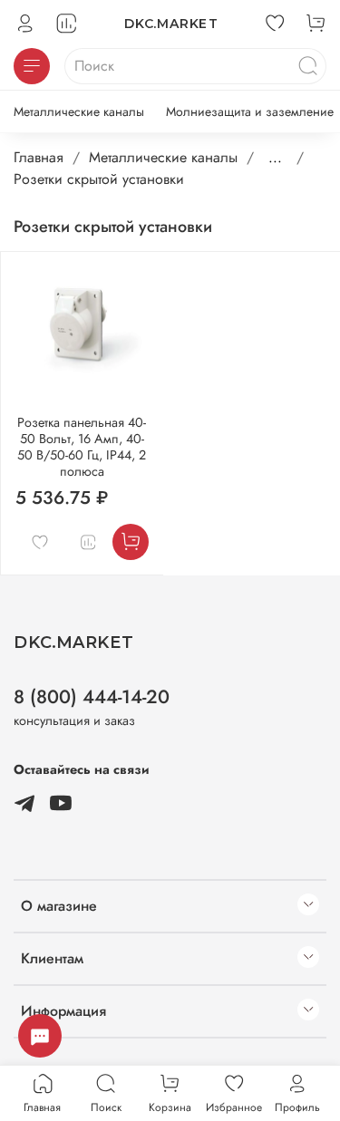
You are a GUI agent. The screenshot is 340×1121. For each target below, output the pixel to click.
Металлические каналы (79, 111)
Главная (38, 157)
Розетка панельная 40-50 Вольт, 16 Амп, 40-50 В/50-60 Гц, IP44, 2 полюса (81, 446)
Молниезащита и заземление (250, 111)
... (275, 158)
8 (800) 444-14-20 (92, 696)
